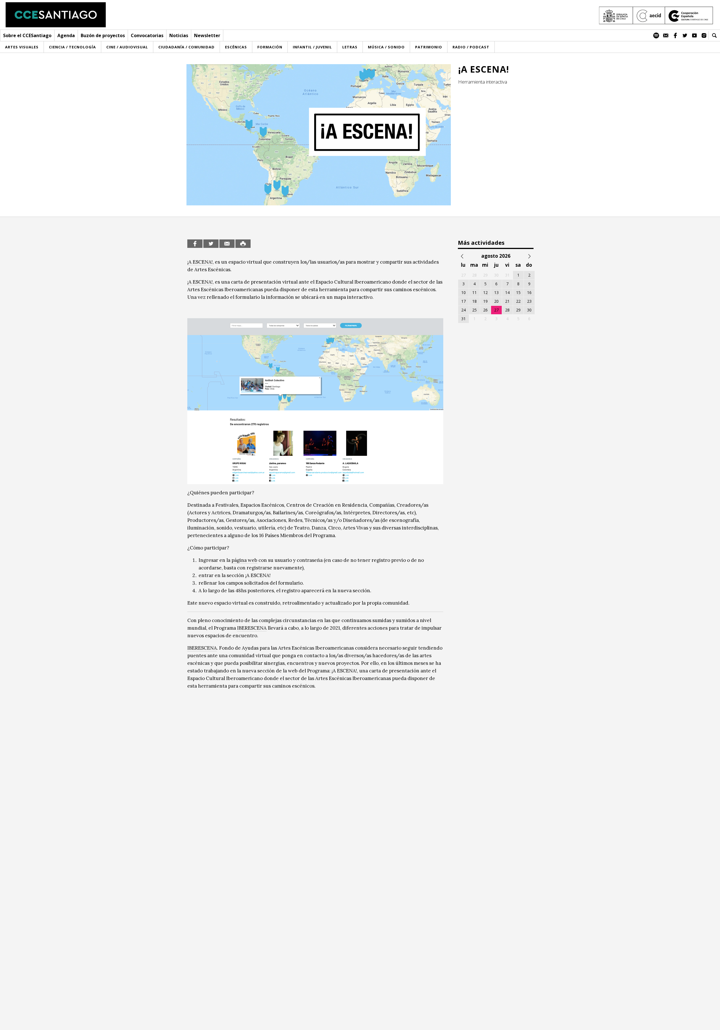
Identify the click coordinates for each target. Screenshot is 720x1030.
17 (463, 301)
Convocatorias (147, 35)
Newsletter (207, 35)
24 (463, 310)
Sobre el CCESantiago (27, 35)
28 (507, 310)
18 (474, 301)
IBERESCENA (252, 628)
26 (485, 310)
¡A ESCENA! (200, 262)
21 (507, 301)
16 (529, 292)
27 (496, 310)
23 (529, 301)
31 (463, 318)
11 (474, 292)
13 (496, 292)
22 (518, 301)
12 (485, 292)
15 (518, 292)
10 (463, 292)
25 (474, 310)
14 (507, 292)
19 (485, 301)
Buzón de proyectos (103, 35)
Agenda (66, 35)
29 (518, 310)
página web (244, 560)
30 (529, 310)
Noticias (178, 35)
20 (496, 301)
